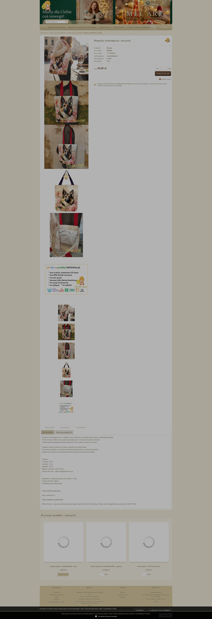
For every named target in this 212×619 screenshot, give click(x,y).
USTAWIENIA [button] (140, 610)
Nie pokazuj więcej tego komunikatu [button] (107, 616)
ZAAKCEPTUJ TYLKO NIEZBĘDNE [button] (160, 610)
